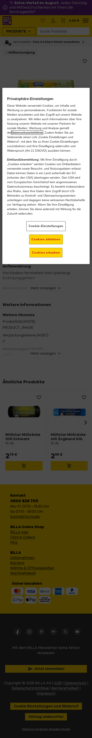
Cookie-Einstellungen (46, 226)
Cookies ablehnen (45, 239)
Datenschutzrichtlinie (27, 132)
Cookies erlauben (46, 252)
